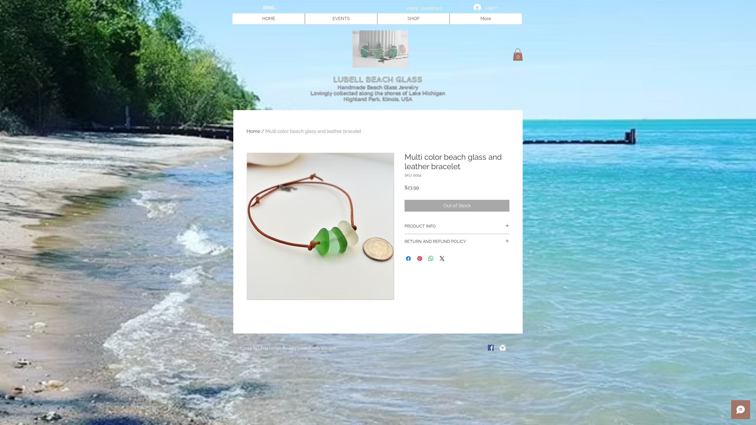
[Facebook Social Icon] (491, 348)
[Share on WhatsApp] (430, 258)
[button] (518, 54)
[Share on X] (442, 258)
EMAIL (269, 7)
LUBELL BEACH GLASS (378, 79)
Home (253, 131)
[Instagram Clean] (503, 348)
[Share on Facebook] (408, 258)
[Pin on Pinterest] (419, 258)
